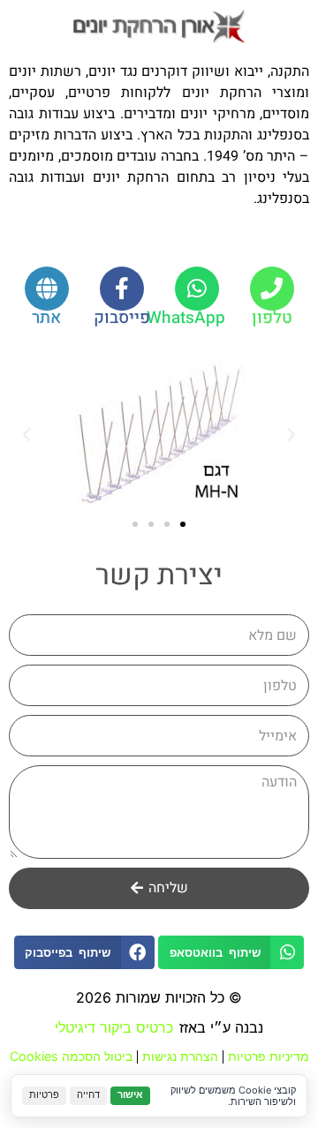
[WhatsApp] (197, 289)
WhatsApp (186, 317)
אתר (46, 317)
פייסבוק (122, 317)
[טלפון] (272, 289)
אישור (130, 1095)
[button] (291, 435)
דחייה (88, 1095)
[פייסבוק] (122, 289)
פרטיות (44, 1095)
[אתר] (47, 289)
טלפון (272, 317)
